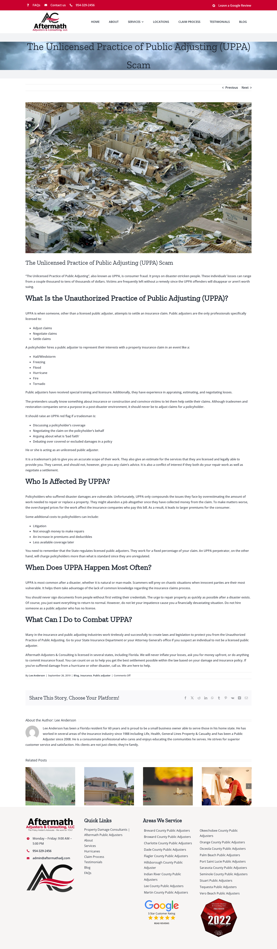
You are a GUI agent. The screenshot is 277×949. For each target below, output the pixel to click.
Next (245, 87)
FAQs (36, 5)
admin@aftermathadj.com (51, 858)
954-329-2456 (85, 5)
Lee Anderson (37, 675)
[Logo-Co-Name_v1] (50, 14)
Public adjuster (102, 675)
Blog (76, 675)
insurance (86, 675)
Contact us (58, 5)
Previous (231, 87)
